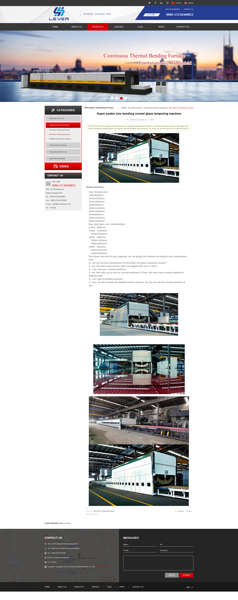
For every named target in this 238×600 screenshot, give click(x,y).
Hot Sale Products (135, 108)
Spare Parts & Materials (57, 158)
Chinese (178, 3)
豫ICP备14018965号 (102, 567)
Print (190, 511)
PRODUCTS (97, 27)
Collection (180, 511)
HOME (55, 27)
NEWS (161, 27)
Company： (164, 550)
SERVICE (119, 27)
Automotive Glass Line (56, 118)
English (190, 3)
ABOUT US (76, 27)
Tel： (162, 544)
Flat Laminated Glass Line (58, 152)
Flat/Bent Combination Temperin (60, 139)
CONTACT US (188, 9)
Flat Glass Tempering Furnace (59, 130)
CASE (140, 27)
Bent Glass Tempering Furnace (59, 134)
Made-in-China (65, 523)
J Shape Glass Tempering (58, 145)
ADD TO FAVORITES (173, 9)
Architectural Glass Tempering (59, 125)
